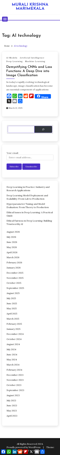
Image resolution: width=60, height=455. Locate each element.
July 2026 (11, 237)
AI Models (11, 58)
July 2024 (11, 349)
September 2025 (15, 288)
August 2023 (13, 395)
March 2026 (13, 257)
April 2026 (12, 252)
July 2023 (11, 400)
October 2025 (14, 282)
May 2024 (12, 359)
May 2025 (12, 308)
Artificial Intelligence (32, 58)
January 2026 (14, 267)
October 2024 (14, 339)
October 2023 (14, 385)
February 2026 (14, 262)
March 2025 (13, 318)
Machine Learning (35, 61)
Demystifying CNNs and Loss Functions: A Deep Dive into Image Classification (29, 71)
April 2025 (12, 313)
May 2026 (12, 247)
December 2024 (15, 334)
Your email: (13, 153)
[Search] (43, 129)
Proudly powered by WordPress (24, 447)
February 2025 (14, 323)
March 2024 (13, 364)
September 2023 (15, 390)
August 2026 (13, 231)
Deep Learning (14, 61)
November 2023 (15, 380)
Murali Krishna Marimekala (30, 7)
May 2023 (12, 410)
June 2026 (12, 242)
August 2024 (13, 344)
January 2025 (13, 329)
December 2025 (15, 272)
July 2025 (11, 298)
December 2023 (15, 375)
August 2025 (13, 293)
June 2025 (12, 303)
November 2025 (15, 277)
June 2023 (12, 405)
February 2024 (14, 369)
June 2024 (12, 354)
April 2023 (12, 415)
